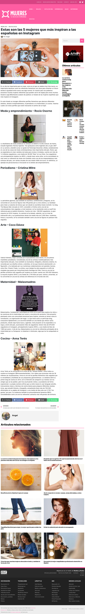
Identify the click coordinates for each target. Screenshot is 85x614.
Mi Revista (54, 601)
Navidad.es (55, 588)
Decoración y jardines (7, 596)
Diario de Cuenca (73, 594)
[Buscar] (82, 41)
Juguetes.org (55, 590)
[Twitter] (82, 2)
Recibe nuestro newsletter (49, 2)
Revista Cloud (21, 596)
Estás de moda (39, 586)
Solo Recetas (38, 584)
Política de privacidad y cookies (76, 608)
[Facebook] (80, 2)
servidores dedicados (16, 612)
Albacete (71, 584)
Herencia (71, 599)
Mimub (2, 599)
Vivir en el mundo (39, 596)
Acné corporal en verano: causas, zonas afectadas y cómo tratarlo (62, 493)
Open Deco (4, 586)
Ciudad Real (72, 592)
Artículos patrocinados (50, 573)
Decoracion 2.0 (5, 584)
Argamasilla (72, 588)
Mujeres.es (38, 594)
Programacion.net (22, 584)
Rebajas (4, 26)
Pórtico (3, 601)
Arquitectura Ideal (6, 590)
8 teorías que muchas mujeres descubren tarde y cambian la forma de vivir (20, 562)
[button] (33, 9)
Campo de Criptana (74, 590)
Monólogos (55, 592)
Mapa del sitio (73, 2)
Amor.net (37, 590)
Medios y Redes (79, 570)
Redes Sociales (22, 594)
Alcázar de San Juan (74, 586)
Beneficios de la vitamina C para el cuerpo (70, 123)
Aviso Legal (64, 608)
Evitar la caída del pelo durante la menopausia (58, 527)
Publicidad (59, 2)
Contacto (66, 2)
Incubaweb (21, 590)
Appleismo (20, 588)
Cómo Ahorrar (55, 596)
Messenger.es (21, 586)
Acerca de (39, 2)
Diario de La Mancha (74, 596)
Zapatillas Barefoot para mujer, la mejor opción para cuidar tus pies (70, 143)
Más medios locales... (74, 601)
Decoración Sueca (6, 588)
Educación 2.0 (56, 584)
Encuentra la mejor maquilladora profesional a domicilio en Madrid (63, 562)
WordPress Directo (23, 592)
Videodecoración (5, 592)
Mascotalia (55, 594)
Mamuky (37, 592)
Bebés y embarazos (40, 588)
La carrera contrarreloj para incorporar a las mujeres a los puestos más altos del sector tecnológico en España (19, 459)
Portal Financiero (56, 599)
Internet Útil (21, 599)
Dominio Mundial (56, 586)
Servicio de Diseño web (65, 573)
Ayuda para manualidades (8, 594)
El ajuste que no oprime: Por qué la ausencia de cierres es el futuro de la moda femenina (63, 459)
